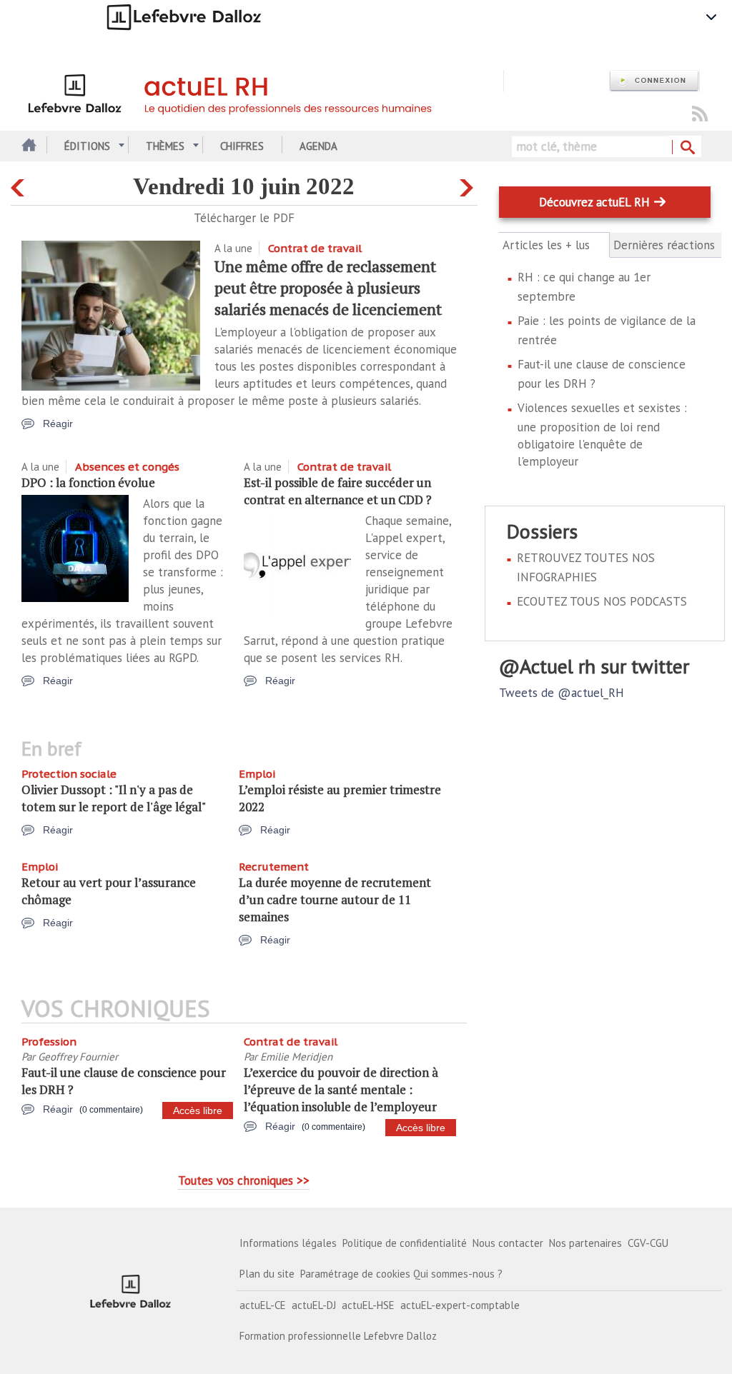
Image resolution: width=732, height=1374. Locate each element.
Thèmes (165, 146)
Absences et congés (127, 466)
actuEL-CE (262, 1305)
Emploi (257, 774)
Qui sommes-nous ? (458, 1273)
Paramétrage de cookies (355, 1273)
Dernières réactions (664, 245)
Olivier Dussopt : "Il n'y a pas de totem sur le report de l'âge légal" (113, 798)
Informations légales (288, 1243)
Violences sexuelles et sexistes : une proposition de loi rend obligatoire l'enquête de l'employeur (602, 434)
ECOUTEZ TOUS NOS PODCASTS (602, 601)
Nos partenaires (585, 1243)
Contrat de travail (315, 248)
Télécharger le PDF (244, 218)
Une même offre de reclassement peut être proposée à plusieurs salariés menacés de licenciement (328, 287)
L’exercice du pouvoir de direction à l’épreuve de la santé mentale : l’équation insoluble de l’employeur (341, 1089)
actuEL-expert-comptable (460, 1305)
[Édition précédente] (20, 185)
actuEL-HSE (368, 1305)
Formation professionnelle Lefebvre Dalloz (338, 1336)
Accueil (27, 146)
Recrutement (274, 866)
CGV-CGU (648, 1243)
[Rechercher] (686, 148)
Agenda (318, 146)
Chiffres (242, 146)
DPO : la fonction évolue (88, 482)
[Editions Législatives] (130, 1291)
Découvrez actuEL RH (594, 202)
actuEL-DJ (314, 1305)
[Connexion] (654, 81)
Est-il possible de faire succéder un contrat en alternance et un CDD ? (338, 491)
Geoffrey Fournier (78, 1056)
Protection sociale (69, 774)
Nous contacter (508, 1243)
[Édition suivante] (469, 185)
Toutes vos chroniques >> (244, 1180)
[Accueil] (262, 91)
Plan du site (267, 1273)
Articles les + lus (554, 245)
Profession (48, 1041)
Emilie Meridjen (296, 1056)
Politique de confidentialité (404, 1243)
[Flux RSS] (700, 115)
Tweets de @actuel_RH (561, 693)
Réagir (58, 423)
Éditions (87, 146)
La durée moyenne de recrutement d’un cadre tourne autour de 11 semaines (335, 899)
